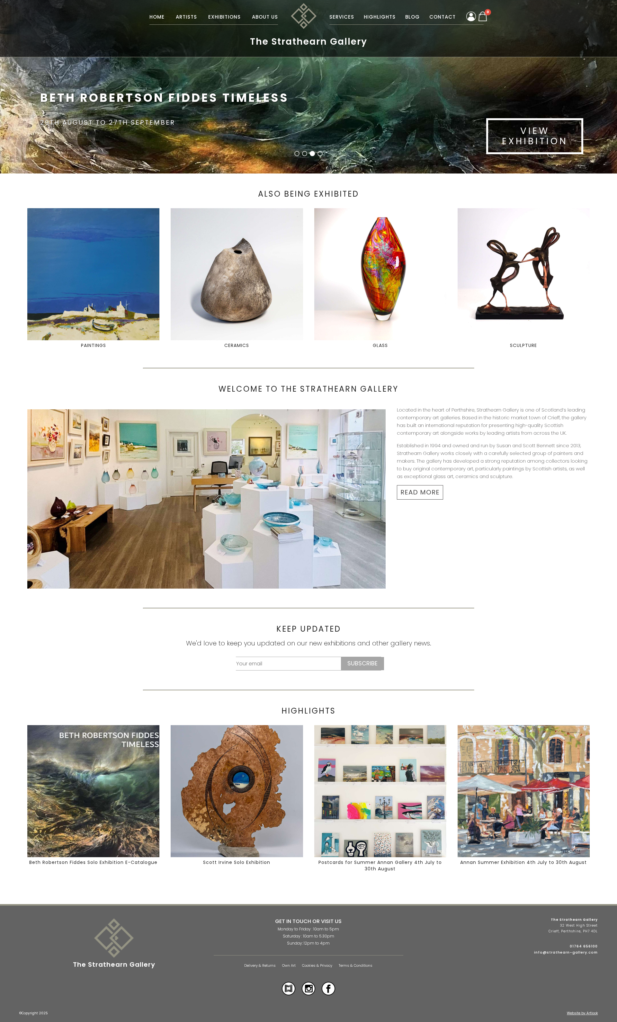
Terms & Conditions (355, 966)
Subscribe (362, 663)
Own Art (289, 966)
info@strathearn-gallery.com (566, 952)
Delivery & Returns (260, 966)
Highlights (380, 17)
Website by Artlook (582, 1013)
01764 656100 (584, 946)
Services (341, 17)
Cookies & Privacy (317, 966)
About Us (265, 17)
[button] (297, 153)
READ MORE (420, 492)
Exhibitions (224, 17)
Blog (412, 17)
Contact (442, 17)
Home (157, 17)
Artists (186, 17)
